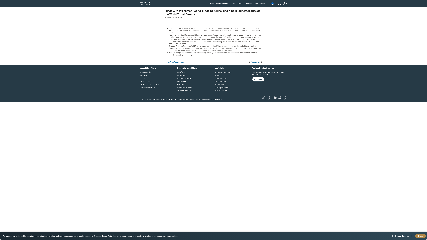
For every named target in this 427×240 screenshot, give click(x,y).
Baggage (218, 75)
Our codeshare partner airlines (150, 84)
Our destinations (222, 4)
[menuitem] (212, 3)
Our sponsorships (145, 81)
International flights (184, 78)
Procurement (219, 84)
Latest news (144, 75)
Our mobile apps (220, 81)
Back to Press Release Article (174, 62)
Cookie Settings (216, 99)
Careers (142, 78)
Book (212, 4)
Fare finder (181, 84)
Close (420, 236)
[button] (273, 3)
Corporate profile (145, 72)
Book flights (181, 72)
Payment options (220, 78)
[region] (213, 236)
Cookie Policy (205, 99)
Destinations (181, 75)
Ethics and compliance (147, 88)
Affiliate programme (222, 88)
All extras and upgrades (223, 72)
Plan (256, 4)
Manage (249, 4)
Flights (262, 4)
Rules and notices (221, 91)
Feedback (258, 79)
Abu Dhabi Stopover (184, 91)
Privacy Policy (195, 99)
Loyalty (240, 4)
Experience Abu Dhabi (184, 88)
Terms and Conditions (181, 99)
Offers (233, 4)
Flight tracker (181, 81)
